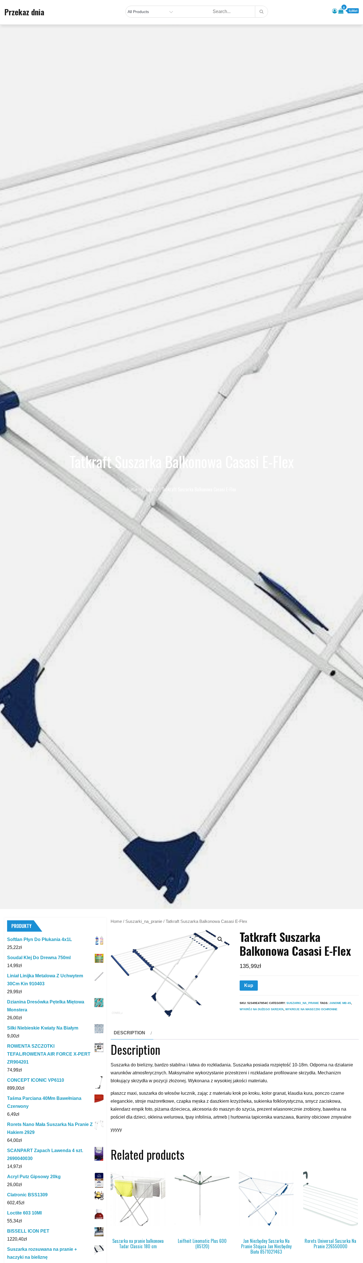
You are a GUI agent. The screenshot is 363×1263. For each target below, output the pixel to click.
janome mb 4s (340, 1003)
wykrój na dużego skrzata (262, 1009)
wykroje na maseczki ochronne (311, 1009)
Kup (248, 985)
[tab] (132, 1032)
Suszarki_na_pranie (143, 921)
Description (129, 1032)
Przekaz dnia (24, 12)
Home (116, 921)
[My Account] (334, 11)
